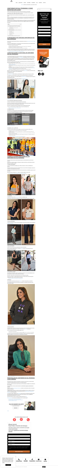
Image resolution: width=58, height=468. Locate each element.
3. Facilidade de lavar (11, 28)
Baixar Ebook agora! (19, 451)
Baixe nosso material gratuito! (11, 125)
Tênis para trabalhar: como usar (13, 400)
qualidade (19, 393)
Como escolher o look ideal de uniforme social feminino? (14, 26)
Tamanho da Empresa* (11, 440)
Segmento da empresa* (11, 443)
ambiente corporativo (10, 223)
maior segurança (21, 57)
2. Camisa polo (11, 31)
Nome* (9, 434)
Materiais (40, 2)
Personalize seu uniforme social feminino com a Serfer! (14, 35)
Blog (37, 2)
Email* (9, 437)
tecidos (22, 248)
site (26, 396)
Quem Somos (20, 2)
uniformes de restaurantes (12, 64)
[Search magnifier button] (50, 9)
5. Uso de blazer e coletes (12, 33)
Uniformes (28, 2)
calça (17, 172)
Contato (44, 2)
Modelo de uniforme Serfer (14, 244)
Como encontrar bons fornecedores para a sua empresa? (16, 399)
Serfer (22, 4)
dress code (25, 70)
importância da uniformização (31, 41)
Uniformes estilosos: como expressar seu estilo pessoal (16, 278)
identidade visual (24, 76)
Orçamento (33, 2)
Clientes (24, 2)
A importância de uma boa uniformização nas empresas (14, 25)
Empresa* (39, 31)
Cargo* (39, 34)
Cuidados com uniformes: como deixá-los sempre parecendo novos (17, 136)
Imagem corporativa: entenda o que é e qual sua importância (16, 51)
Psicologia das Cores (24, 78)
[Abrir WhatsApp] (56, 466)
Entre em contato (9, 397)
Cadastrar (44, 44)
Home (16, 2)
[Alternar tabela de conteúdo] (20, 24)
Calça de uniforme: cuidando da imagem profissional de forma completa (17, 173)
